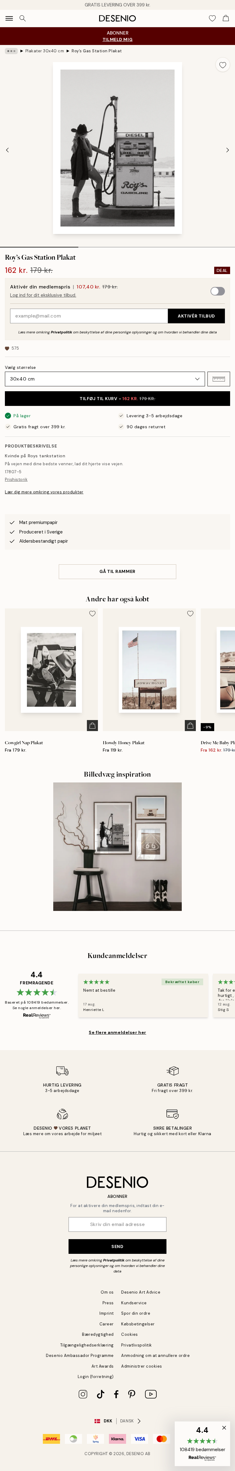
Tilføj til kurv (117, 398)
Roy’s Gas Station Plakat (97, 51)
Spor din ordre (135, 1313)
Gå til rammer (117, 571)
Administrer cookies (141, 1366)
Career (106, 1324)
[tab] (39, 245)
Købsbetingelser (138, 1324)
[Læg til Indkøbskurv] (92, 725)
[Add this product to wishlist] (222, 64)
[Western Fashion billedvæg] (117, 846)
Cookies (129, 1334)
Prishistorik (16, 479)
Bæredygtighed (98, 1334)
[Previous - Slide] (7, 150)
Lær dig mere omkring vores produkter (44, 492)
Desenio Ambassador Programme (80, 1355)
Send (117, 1246)
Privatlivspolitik (136, 1345)
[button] (218, 379)
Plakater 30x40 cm (44, 51)
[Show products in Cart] (226, 18)
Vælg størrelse (20, 367)
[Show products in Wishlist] (212, 18)
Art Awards (102, 1366)
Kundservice (134, 1303)
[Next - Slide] (228, 150)
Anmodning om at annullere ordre (155, 1355)
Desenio (135, 1453)
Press (108, 1303)
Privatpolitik (61, 332)
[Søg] (22, 18)
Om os (107, 1292)
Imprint (106, 1313)
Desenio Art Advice (140, 1292)
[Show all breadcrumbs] (11, 51)
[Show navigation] (9, 18)
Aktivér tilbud (196, 316)
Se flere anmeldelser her (117, 1032)
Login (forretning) (96, 1376)
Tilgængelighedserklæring (87, 1345)
